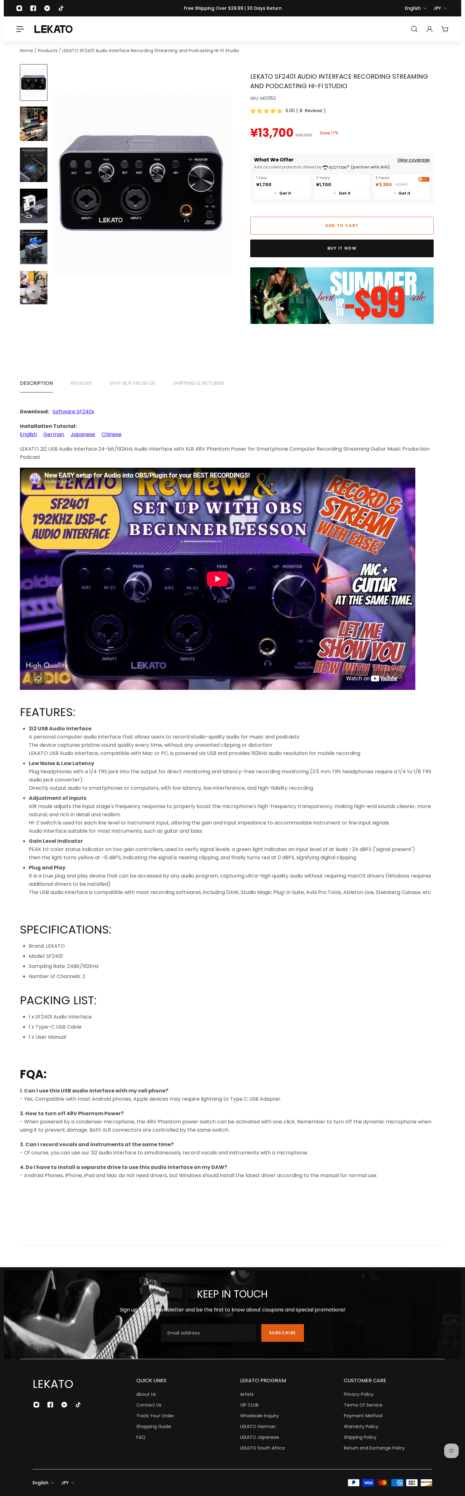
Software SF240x (73, 411)
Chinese (111, 434)
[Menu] (20, 29)
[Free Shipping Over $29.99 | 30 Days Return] (232, 8)
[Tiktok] (61, 8)
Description (36, 383)
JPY (437, 8)
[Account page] (429, 29)
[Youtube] (47, 8)
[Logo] (53, 29)
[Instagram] (19, 8)
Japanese (83, 434)
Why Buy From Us (132, 383)
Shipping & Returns (198, 383)
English (413, 8)
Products (48, 50)
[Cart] (444, 29)
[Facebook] (33, 8)
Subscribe (282, 1332)
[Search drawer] (414, 29)
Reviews (81, 383)
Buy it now (342, 248)
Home (27, 50)
